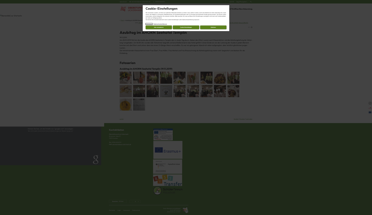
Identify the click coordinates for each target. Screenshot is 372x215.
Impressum (149, 24)
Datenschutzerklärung (160, 24)
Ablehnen (213, 27)
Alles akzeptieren (159, 27)
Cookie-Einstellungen (186, 27)
